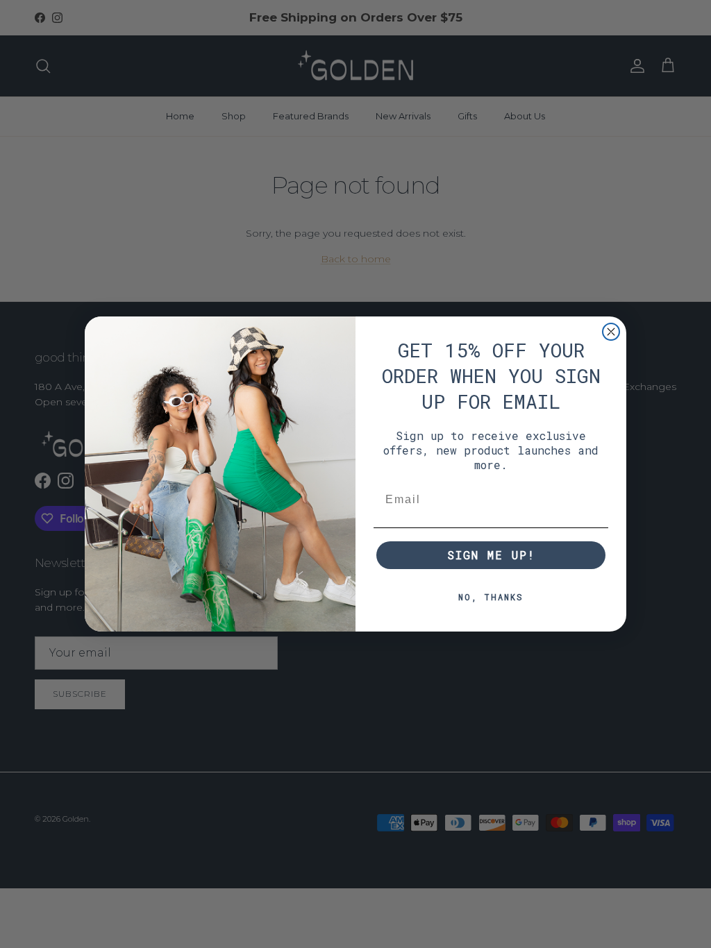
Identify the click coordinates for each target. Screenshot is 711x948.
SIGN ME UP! (491, 555)
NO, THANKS (491, 596)
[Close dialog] (611, 331)
